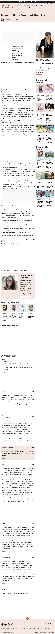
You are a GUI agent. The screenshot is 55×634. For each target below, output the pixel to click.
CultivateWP (52, 632)
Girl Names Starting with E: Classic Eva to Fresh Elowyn (40, 138)
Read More (39, 75)
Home (2, 10)
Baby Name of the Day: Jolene (13, 316)
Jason (4, 232)
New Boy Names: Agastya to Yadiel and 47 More (40, 185)
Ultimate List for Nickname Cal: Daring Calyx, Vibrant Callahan (49, 185)
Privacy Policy (36, 632)
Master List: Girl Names (29, 5)
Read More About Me (25, 296)
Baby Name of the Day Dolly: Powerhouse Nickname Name (40, 117)
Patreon (51, 3)
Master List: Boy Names (41, 5)
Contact (46, 3)
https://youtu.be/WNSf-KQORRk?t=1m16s (19, 487)
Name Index (12, 628)
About (42, 3)
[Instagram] (46, 624)
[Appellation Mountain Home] (7, 6)
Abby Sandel (8, 19)
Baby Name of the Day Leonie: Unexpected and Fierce (40, 98)
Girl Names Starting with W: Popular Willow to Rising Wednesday (49, 139)
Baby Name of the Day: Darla (31, 316)
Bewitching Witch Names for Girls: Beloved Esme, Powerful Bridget (49, 118)
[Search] (29, 8)
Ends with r (6, 226)
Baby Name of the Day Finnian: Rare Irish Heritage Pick (40, 165)
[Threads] (48, 624)
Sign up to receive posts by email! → (27, 1)
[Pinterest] (53, 624)
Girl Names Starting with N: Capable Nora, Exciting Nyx (49, 98)
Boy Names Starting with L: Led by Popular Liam (49, 203)
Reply (33, 360)
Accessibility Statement (42, 632)
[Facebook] (50, 624)
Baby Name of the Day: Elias (22, 316)
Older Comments (5, 615)
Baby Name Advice (19, 5)
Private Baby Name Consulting (21, 7)
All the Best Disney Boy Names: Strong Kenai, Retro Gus (40, 204)
